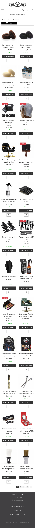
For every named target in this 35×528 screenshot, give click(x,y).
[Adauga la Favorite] (9, 60)
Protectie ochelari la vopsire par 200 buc (26, 84)
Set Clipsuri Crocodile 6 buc (26, 200)
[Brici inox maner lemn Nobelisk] (9, 419)
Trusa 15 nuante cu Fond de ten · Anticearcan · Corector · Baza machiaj (8, 315)
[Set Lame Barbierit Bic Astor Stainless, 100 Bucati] (26, 419)
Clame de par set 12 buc (8, 238)
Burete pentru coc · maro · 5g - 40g (8, 46)
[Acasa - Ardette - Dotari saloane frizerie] (17, 4)
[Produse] (2, 10)
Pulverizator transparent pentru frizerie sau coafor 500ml (9, 200)
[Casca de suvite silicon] (26, 110)
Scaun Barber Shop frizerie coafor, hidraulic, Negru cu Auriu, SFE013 (8, 161)
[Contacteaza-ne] (23, 10)
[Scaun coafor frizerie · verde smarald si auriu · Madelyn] (26, 304)
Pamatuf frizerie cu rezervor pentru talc (8, 467)
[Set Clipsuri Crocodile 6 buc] (26, 189)
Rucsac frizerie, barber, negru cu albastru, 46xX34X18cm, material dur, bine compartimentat (9, 354)
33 (28, 487)
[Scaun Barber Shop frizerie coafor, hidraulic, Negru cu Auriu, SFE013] (9, 150)
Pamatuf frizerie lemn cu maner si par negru (26, 161)
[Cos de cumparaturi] (28, 10)
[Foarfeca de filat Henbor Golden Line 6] (26, 381)
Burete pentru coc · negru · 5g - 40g (26, 46)
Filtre (10, 23)
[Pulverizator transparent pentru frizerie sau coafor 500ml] (9, 189)
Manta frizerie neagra (9, 276)
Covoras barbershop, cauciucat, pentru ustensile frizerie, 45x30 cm (26, 354)
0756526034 (18, 498)
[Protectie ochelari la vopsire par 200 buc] (26, 73)
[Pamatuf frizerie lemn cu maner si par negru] (26, 150)
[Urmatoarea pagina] (31, 487)
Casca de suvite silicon (26, 120)
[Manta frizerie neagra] (9, 266)
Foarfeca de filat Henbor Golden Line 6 (26, 392)
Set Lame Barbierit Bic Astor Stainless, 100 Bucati (26, 430)
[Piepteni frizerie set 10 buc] (26, 227)
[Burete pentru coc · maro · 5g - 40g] (9, 35)
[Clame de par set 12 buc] (9, 227)
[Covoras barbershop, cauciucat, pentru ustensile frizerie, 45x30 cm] (26, 344)
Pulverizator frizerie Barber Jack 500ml (26, 277)
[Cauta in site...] (33, 10)
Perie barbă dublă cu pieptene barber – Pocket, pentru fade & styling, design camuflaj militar (8, 392)
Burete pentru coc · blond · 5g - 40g (8, 84)
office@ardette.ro (18, 500)
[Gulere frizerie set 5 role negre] (9, 110)
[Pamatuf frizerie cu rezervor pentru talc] (9, 456)
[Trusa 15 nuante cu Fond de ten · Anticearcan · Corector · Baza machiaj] (9, 304)
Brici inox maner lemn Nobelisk (9, 430)
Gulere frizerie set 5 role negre (8, 121)
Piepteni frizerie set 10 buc (26, 238)
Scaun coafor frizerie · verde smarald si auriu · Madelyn (26, 315)
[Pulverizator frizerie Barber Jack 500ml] (26, 266)
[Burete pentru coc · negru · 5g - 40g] (26, 35)
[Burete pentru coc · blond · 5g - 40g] (9, 73)
